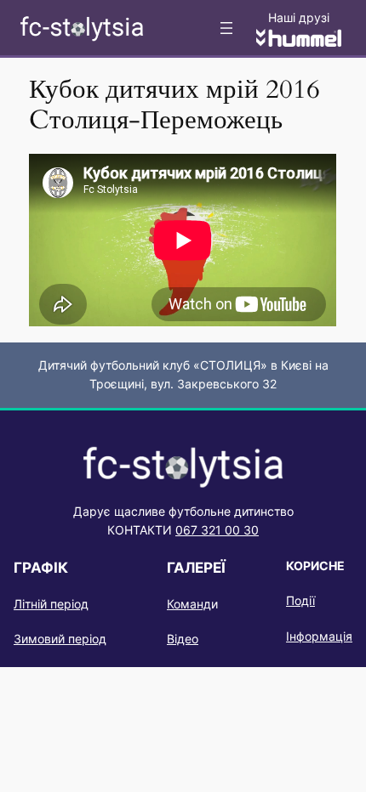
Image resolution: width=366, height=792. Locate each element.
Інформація (319, 636)
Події (300, 600)
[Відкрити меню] (226, 28)
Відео (182, 638)
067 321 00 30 (217, 530)
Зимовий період (60, 638)
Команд (189, 604)
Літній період (51, 604)
